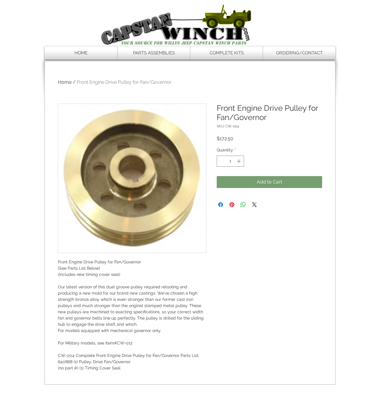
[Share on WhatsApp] (243, 204)
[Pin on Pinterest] (231, 204)
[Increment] (239, 161)
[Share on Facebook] (220, 204)
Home (65, 82)
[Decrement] (221, 161)
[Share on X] (254, 204)
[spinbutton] (230, 161)
